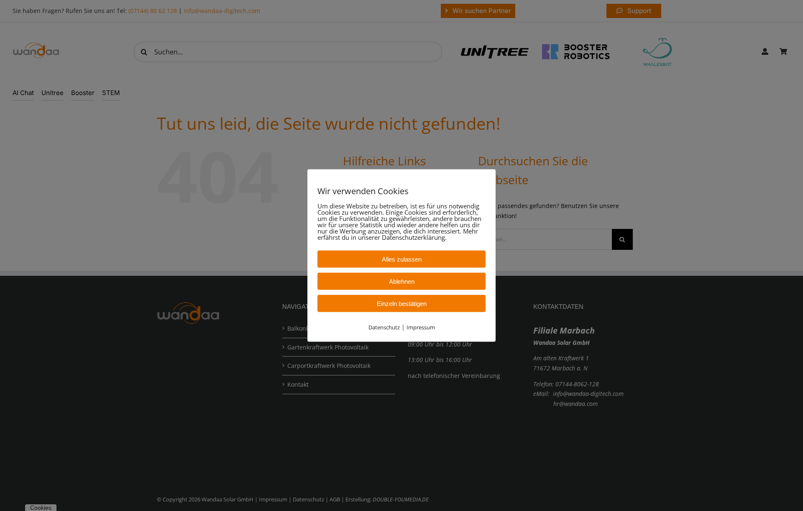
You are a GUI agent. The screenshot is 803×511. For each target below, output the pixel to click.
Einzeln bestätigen (402, 303)
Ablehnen (401, 281)
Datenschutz (384, 327)
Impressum (421, 327)
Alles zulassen (402, 258)
